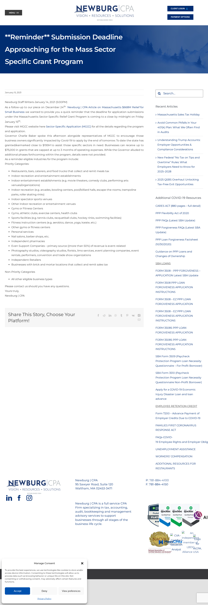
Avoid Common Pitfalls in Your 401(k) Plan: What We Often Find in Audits (178, 127)
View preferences (71, 591)
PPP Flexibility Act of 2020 (172, 213)
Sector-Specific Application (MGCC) (68, 126)
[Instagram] (29, 498)
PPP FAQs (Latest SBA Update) (175, 220)
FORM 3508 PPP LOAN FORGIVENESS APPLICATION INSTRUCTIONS (174, 287)
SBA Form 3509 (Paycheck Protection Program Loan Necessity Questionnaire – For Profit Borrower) (179, 361)
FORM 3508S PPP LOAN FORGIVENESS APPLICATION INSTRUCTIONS (174, 344)
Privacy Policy (44, 598)
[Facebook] (19, 498)
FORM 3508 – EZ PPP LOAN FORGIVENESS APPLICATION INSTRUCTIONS (174, 316)
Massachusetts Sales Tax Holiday (178, 114)
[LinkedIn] (9, 498)
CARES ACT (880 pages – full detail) (178, 205)
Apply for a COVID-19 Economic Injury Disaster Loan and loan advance (176, 394)
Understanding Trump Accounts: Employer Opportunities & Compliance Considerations (178, 144)
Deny (44, 591)
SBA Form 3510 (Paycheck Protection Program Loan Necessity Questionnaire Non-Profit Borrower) (179, 377)
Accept (17, 591)
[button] (82, 563)
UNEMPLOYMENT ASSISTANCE (176, 449)
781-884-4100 (159, 480)
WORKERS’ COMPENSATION (174, 456)
